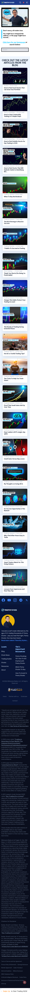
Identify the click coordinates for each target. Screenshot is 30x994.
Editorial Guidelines (6, 971)
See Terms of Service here (19, 726)
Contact (15, 701)
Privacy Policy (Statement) (8, 964)
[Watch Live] (23, 2)
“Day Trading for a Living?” (14, 796)
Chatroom (24, 696)
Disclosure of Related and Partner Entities (12, 980)
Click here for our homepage (14, 42)
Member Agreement (6, 967)
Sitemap (3, 983)
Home (4, 696)
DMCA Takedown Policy (7, 974)
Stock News (5, 655)
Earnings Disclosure (23, 964)
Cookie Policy (22, 977)
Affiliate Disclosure (18, 971)
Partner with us (14, 696)
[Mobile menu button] (27, 2)
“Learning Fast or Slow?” (10, 765)
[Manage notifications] (24, 982)
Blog (3, 651)
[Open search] (20, 2)
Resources (5, 666)
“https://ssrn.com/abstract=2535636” (14, 946)
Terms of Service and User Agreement (11, 961)
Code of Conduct (18, 967)
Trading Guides (6, 659)
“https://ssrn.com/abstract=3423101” (14, 956)
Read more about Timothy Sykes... (14, 640)
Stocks (3, 662)
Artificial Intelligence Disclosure (9, 977)
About (3, 670)
